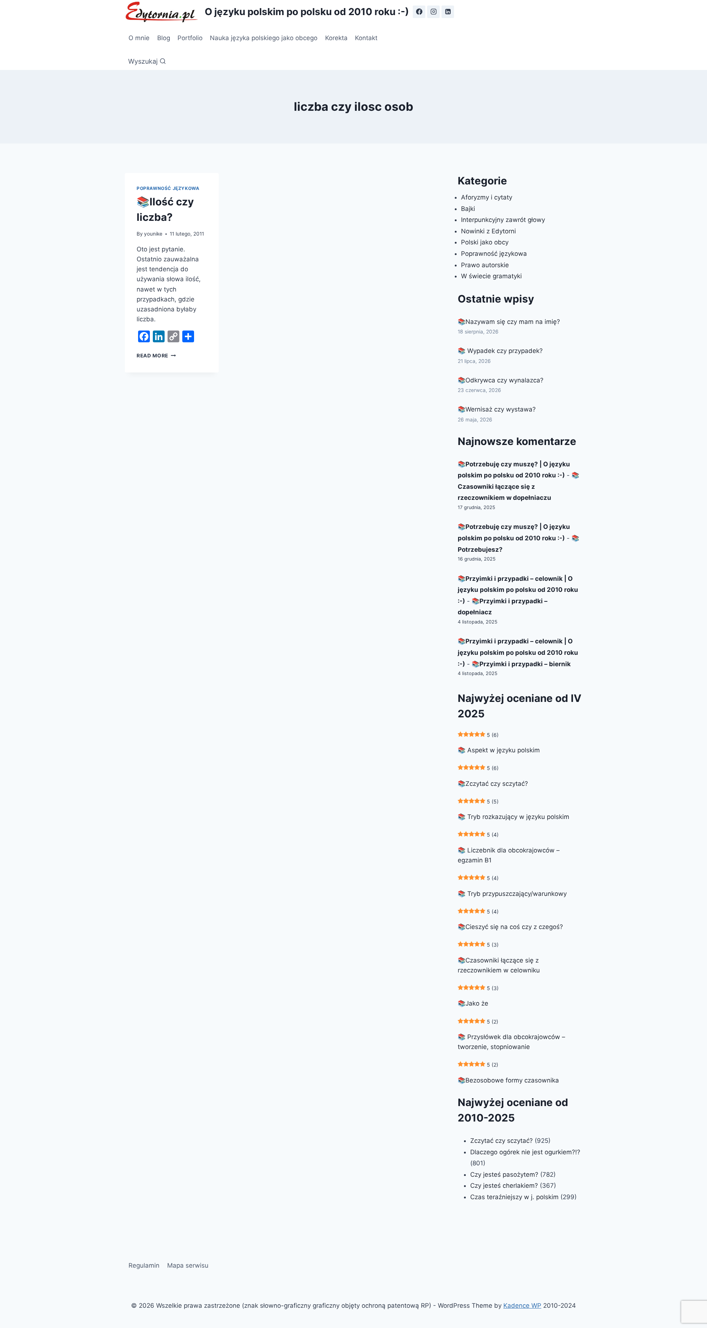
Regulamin (144, 1265)
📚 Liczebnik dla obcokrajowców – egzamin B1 (509, 855)
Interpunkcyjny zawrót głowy (503, 219)
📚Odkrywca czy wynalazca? (501, 380)
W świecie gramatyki (491, 276)
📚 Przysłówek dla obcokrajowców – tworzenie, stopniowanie (511, 1041)
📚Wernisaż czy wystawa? (497, 409)
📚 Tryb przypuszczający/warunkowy (512, 893)
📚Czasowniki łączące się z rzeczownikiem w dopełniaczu (518, 486)
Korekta (336, 38)
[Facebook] (419, 12)
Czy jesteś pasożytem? (504, 1174)
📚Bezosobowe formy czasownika (508, 1080)
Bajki (468, 208)
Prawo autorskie (485, 265)
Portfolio (190, 38)
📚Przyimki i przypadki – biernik (521, 664)
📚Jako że (473, 1003)
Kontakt (366, 38)
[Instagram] (433, 12)
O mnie (139, 38)
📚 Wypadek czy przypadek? (500, 350)
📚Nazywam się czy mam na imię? (509, 321)
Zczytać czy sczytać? (501, 1140)
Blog (163, 38)
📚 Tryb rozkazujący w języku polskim (513, 816)
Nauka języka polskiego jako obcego (263, 38)
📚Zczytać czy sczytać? (493, 783)
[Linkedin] (448, 12)
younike (153, 234)
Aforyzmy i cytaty (486, 197)
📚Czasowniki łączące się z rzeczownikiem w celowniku (499, 965)
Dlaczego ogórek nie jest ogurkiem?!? (525, 1152)
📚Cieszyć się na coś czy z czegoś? (510, 926)
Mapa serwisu (187, 1265)
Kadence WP (522, 1305)
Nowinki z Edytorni (488, 231)
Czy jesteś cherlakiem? (505, 1185)
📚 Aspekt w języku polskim (499, 750)
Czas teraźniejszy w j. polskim (514, 1197)
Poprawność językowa (168, 188)
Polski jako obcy (485, 242)
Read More (156, 356)
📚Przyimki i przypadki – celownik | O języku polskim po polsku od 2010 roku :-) (518, 590)
